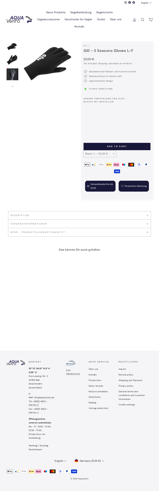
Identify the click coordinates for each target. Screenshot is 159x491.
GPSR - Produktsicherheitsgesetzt (38, 232)
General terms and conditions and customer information (132, 395)
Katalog (92, 402)
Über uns (116, 19)
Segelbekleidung (81, 12)
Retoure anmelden (98, 391)
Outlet (101, 19)
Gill (86, 46)
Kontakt (79, 26)
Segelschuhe (104, 12)
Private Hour (95, 380)
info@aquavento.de (44, 397)
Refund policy (126, 374)
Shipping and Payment (130, 380)
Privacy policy (126, 386)
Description (20, 215)
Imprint (122, 369)
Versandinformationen (29, 223)
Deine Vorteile (96, 386)
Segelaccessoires (48, 19)
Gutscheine (95, 397)
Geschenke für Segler (78, 19)
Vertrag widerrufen (98, 408)
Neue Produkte (56, 12)
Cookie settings (127, 404)
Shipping (102, 63)
